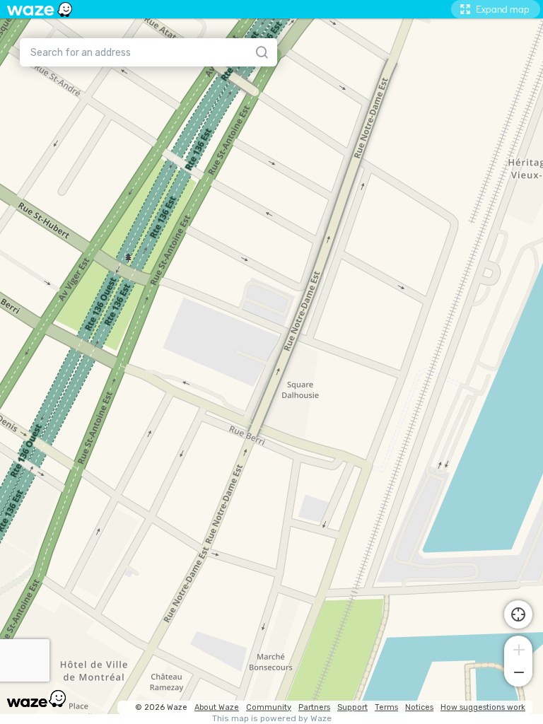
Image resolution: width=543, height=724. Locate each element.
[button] (518, 648)
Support (352, 707)
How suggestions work (482, 707)
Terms (386, 707)
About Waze (216, 707)
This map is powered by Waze (272, 718)
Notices (419, 707)
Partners (314, 707)
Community (268, 707)
